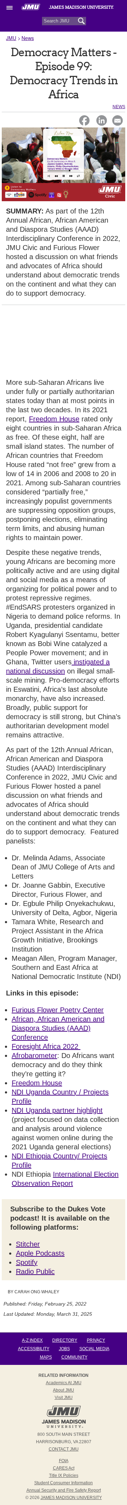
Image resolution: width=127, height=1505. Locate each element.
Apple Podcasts (40, 1253)
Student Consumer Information (63, 1482)
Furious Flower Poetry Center (58, 1010)
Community (74, 1357)
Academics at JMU (63, 1382)
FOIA (63, 1460)
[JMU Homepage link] (63, 1427)
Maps (46, 1357)
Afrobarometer (34, 1055)
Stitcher (28, 1244)
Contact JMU (64, 1449)
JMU (11, 37)
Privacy (96, 1340)
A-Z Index (32, 1340)
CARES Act (63, 1468)
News (28, 37)
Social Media (94, 1348)
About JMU (63, 1390)
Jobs (64, 1348)
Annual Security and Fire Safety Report (63, 1490)
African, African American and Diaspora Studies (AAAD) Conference (58, 1028)
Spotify (26, 1262)
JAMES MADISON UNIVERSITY (71, 1497)
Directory (64, 1340)
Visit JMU (64, 1397)
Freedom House (54, 419)
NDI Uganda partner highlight (57, 1110)
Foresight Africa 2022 (46, 1046)
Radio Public (35, 1271)
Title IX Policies (63, 1475)
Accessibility (33, 1348)
